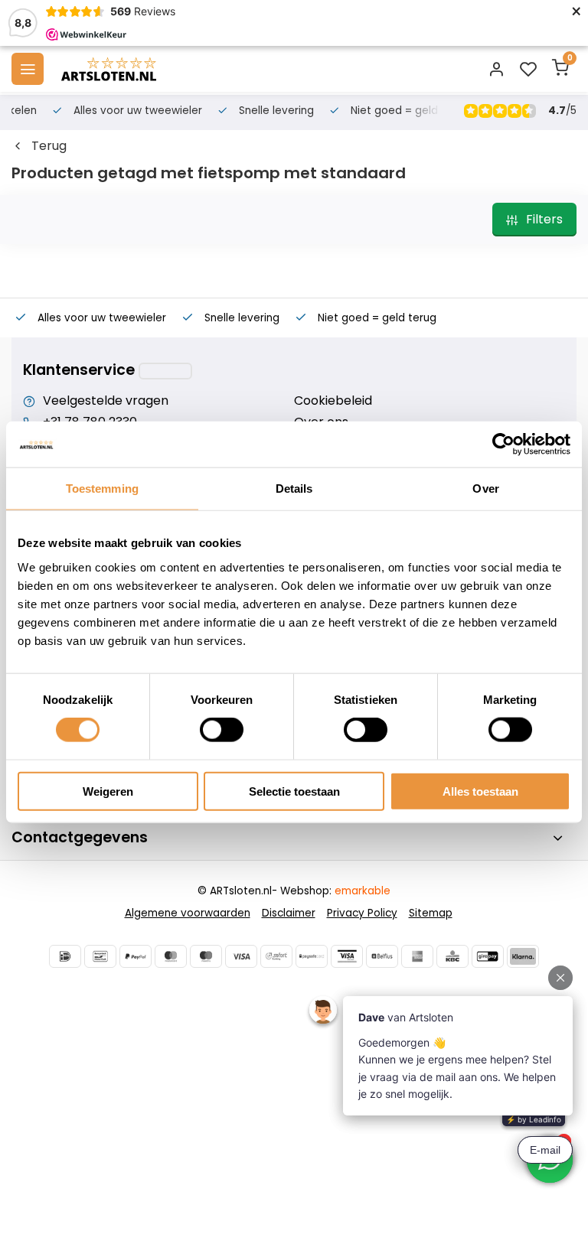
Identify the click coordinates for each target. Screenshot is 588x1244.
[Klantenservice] (165, 371)
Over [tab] (485, 488)
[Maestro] (206, 956)
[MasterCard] (171, 956)
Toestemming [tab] (102, 488)
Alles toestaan (480, 790)
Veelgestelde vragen (105, 400)
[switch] (221, 730)
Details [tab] (294, 488)
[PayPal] (135, 956)
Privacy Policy (362, 913)
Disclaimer (288, 913)
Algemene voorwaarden (187, 913)
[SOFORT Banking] (276, 956)
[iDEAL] (65, 956)
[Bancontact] (100, 956)
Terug (49, 146)
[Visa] (241, 956)
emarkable (362, 891)
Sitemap (430, 913)
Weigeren (108, 790)
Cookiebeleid (333, 400)
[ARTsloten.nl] (108, 69)
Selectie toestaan (294, 790)
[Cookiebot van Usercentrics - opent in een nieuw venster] (503, 444)
